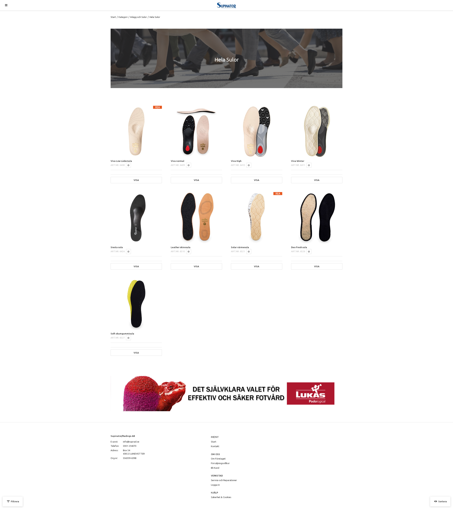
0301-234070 (129, 446)
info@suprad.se (131, 441)
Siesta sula (117, 247)
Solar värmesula (240, 247)
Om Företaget (218, 458)
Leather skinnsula (180, 247)
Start (113, 17)
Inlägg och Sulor (138, 17)
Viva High (236, 161)
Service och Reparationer (224, 480)
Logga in (215, 485)
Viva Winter (297, 161)
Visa (136, 180)
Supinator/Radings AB (123, 436)
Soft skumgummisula (122, 333)
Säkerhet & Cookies (221, 497)
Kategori (123, 17)
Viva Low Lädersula (121, 161)
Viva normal (177, 161)
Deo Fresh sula (299, 247)
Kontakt (215, 446)
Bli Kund (215, 468)
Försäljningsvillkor (220, 463)
